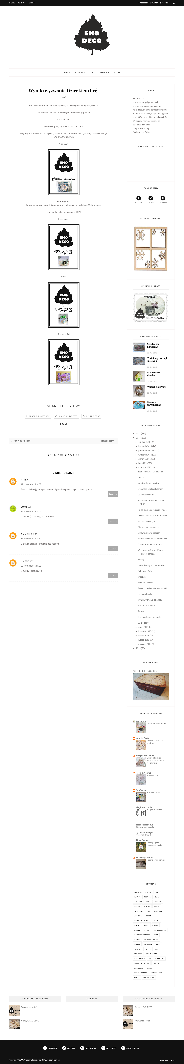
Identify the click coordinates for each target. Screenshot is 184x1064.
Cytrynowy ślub (145, 571)
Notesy (141, 560)
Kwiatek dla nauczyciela (148, 483)
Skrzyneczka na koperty (149, 533)
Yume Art (63, 144)
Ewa (148, 911)
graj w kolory (151, 954)
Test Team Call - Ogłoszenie (150, 472)
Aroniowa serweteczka (156, 723)
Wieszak (141, 577)
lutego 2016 (143, 640)
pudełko (158, 901)
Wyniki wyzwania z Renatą (150, 600)
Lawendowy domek (147, 495)
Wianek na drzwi (156, 386)
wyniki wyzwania (151, 939)
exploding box (156, 973)
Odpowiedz (113, 494)
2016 (138, 438)
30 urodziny (143, 623)
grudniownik (148, 977)
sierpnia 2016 (144, 459)
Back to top (166, 1060)
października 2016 (146, 450)
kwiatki (148, 949)
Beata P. (137, 944)
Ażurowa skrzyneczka (145, 827)
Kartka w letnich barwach (149, 617)
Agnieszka (138, 916)
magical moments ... (155, 810)
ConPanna (141, 790)
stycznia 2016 (144, 644)
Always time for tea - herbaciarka (153, 516)
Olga (157, 897)
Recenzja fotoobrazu (156, 860)
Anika (63, 276)
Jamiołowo (141, 721)
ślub (156, 949)
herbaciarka (139, 958)
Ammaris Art (64, 334)
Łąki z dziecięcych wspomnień (151, 565)
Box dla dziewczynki (147, 521)
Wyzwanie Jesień (29, 1007)
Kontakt (22, 3)
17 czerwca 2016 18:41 (31, 511)
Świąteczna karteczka (153, 345)
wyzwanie (138, 911)
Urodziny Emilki (145, 594)
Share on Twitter (68, 416)
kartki (148, 901)
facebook (139, 202)
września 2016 (145, 455)
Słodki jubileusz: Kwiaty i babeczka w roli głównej (155, 760)
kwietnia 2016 (144, 631)
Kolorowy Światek (144, 857)
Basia (158, 944)
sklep (117, 72)
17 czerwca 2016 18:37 (31, 484)
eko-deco (137, 892)
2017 (138, 433)
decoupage (158, 911)
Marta (146, 930)
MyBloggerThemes (51, 1060)
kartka (137, 897)
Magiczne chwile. (144, 807)
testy (146, 925)
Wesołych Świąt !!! (143, 835)
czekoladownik (140, 973)
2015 (138, 648)
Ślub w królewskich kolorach (150, 489)
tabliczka (138, 954)
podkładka (159, 958)
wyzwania (80, 72)
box (150, 958)
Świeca (141, 611)
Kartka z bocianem (146, 605)
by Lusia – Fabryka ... (146, 832)
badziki (149, 968)
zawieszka (138, 968)
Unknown (27, 561)
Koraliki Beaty (142, 738)
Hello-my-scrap (143, 773)
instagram (163, 202)
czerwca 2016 (144, 467)
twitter (151, 202)
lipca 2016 (143, 463)
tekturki (147, 897)
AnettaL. (156, 920)
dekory (137, 925)
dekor (148, 916)
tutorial (137, 949)
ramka (137, 906)
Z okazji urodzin (153, 792)
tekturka (138, 901)
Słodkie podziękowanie (148, 527)
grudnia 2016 (144, 442)
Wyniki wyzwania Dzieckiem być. (152, 539)
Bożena (155, 925)
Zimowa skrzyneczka (154, 403)
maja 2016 (143, 627)
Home (12, 3)
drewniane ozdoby (142, 920)
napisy (156, 906)
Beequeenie (63, 219)
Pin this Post (93, 416)
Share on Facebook (39, 416)
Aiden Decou (142, 840)
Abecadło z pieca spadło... (145, 670)
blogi (86, 205)
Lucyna (137, 939)
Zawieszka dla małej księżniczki (152, 588)
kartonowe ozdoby (142, 935)
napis (157, 892)
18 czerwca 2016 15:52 (31, 539)
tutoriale (103, 72)
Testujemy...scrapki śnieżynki (157, 359)
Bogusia (147, 906)
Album (141, 477)
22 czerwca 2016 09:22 (31, 566)
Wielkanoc (148, 944)
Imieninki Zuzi (152, 775)
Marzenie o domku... (153, 373)
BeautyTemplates (33, 1060)
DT (92, 72)
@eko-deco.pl (94, 205)
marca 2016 (143, 635)
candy (136, 977)
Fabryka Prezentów (145, 755)
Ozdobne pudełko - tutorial (150, 544)
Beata (156, 935)
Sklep (32, 3)
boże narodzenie (159, 930)
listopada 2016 (145, 446)
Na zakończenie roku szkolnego (152, 510)
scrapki (148, 892)
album (137, 930)
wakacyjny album (141, 963)
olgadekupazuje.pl (145, 825)
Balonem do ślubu (146, 583)
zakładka (157, 963)
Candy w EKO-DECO (30, 1021)
